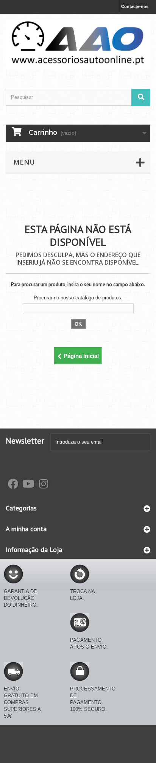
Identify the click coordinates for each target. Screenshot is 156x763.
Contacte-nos (134, 6)
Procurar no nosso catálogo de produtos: (78, 298)
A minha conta (26, 528)
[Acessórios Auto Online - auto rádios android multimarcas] (78, 45)
